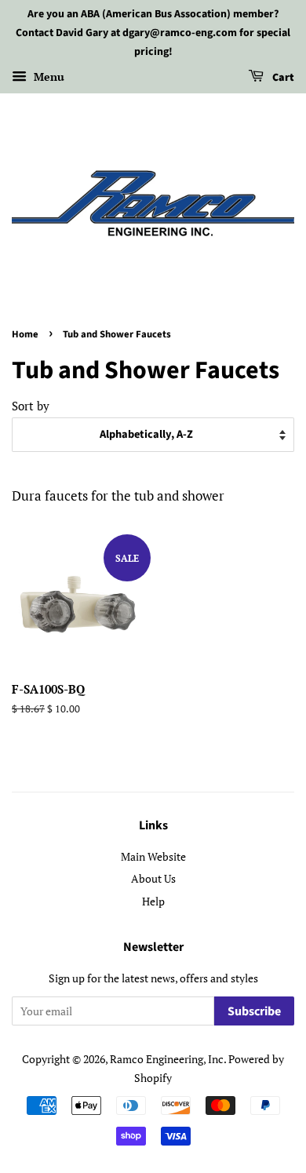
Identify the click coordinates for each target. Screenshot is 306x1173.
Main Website (153, 856)
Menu (47, 77)
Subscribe (254, 1011)
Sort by (30, 405)
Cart (282, 78)
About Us (153, 878)
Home (25, 334)
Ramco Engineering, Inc (167, 1058)
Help (153, 901)
